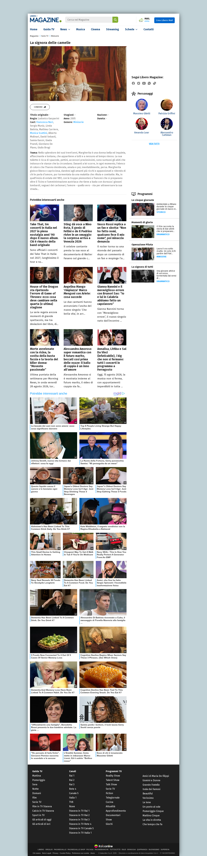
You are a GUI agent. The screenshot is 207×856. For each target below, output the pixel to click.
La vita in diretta (152, 819)
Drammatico (163, 234)
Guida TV (48, 29)
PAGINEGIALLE (60, 849)
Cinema (95, 29)
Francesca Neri (44, 122)
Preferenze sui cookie (80, 853)
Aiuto (92, 853)
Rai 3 (71, 784)
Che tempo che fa (152, 824)
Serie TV (44, 36)
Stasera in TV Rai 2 (79, 815)
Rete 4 (72, 788)
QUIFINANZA (142, 849)
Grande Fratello (151, 784)
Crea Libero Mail (164, 20)
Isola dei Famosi (151, 789)
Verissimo (148, 798)
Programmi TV (114, 771)
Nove (72, 806)
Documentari (113, 815)
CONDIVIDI (38, 107)
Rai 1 (71, 775)
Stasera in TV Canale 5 (81, 828)
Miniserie (55, 36)
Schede (129, 29)
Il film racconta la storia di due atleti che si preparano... (165, 229)
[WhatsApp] (149, 83)
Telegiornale (113, 797)
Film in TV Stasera (42, 806)
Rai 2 (71, 780)
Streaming (112, 29)
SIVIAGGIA (131, 849)
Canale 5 (73, 793)
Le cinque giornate (143, 200)
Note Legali (46, 853)
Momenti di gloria (142, 222)
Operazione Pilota (142, 244)
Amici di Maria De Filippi (156, 776)
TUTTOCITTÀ (115, 849)
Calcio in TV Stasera (43, 810)
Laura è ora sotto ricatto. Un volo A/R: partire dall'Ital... (166, 251)
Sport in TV (38, 815)
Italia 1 (72, 797)
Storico (161, 212)
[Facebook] (133, 83)
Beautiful (148, 793)
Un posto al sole (151, 806)
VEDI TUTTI (154, 143)
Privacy (55, 853)
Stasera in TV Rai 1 (79, 810)
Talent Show (112, 780)
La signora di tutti (142, 266)
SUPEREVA (165, 849)
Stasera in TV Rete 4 (80, 824)
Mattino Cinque (151, 815)
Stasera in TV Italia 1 (80, 832)
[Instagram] (138, 83)
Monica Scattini (38, 133)
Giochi (109, 824)
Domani (36, 793)
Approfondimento (116, 810)
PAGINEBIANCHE (102, 849)
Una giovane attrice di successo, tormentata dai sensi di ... (166, 274)
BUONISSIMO (154, 849)
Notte (35, 788)
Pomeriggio (38, 780)
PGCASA (89, 849)
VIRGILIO (49, 849)
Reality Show (113, 775)
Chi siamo (37, 853)
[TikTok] (154, 83)
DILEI (124, 849)
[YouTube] (144, 83)
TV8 (71, 802)
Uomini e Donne (151, 780)
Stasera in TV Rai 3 (79, 819)
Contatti (149, 29)
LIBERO (33, 16)
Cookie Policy (65, 853)
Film (34, 797)
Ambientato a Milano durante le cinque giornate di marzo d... (167, 206)
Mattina (36, 775)
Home (33, 29)
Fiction (109, 793)
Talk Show (111, 784)
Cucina (109, 802)
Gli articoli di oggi (41, 819)
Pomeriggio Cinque (153, 811)
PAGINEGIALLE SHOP (76, 849)
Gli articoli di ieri (41, 824)
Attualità (110, 806)
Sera (34, 784)
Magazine (34, 36)
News (63, 29)
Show (109, 819)
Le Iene (147, 802)
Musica (80, 29)
